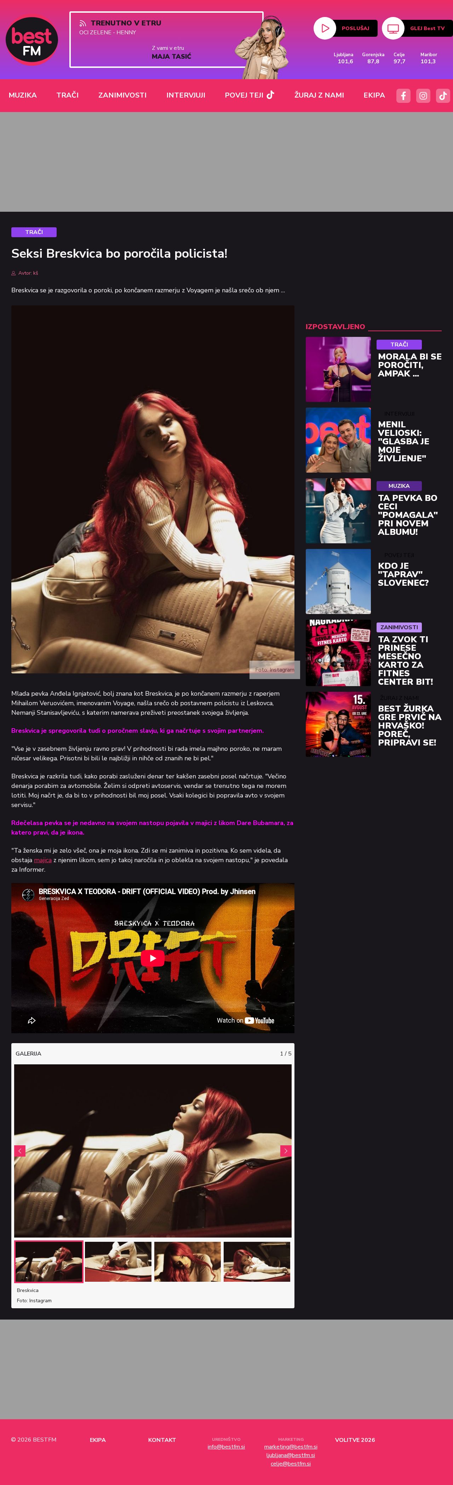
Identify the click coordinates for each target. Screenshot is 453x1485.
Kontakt (162, 1440)
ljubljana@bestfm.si (290, 1455)
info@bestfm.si (226, 1447)
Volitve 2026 (355, 1440)
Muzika (399, 486)
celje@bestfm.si (291, 1464)
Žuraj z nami (399, 698)
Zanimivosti (399, 627)
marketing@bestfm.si (290, 1447)
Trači (399, 345)
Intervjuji (399, 413)
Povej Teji (399, 555)
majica (43, 860)
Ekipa (98, 1440)
